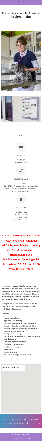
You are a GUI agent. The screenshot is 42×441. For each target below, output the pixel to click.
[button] (3, 61)
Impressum (15, 434)
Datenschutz (25, 434)
